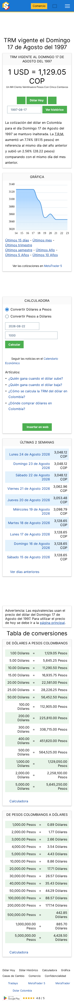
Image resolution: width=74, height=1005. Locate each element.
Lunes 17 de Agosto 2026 (30, 534)
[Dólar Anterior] (21, 100)
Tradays (13, 983)
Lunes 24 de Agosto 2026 (29, 454)
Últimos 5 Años (17, 255)
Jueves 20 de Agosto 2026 (28, 500)
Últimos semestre (18, 250)
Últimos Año (45, 250)
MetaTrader (63, 983)
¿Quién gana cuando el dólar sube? (35, 378)
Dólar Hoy (37, 100)
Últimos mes (42, 240)
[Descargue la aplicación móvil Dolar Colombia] (11, 998)
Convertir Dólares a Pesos (30, 309)
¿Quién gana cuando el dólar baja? (35, 385)
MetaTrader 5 (53, 266)
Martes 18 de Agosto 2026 (29, 523)
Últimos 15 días (17, 240)
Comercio (39, 6)
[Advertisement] (37, 22)
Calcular (14, 344)
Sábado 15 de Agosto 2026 (28, 557)
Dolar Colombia (22, 990)
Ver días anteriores (24, 572)
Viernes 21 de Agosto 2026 (28, 488)
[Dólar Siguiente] (52, 100)
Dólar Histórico (28, 970)
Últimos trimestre (18, 245)
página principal (52, 623)
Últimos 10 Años (45, 255)
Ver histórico (55, 109)
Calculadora (18, 801)
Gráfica (65, 970)
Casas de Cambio (13, 975)
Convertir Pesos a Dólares (30, 316)
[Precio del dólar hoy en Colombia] (6, 8)
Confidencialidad (55, 975)
